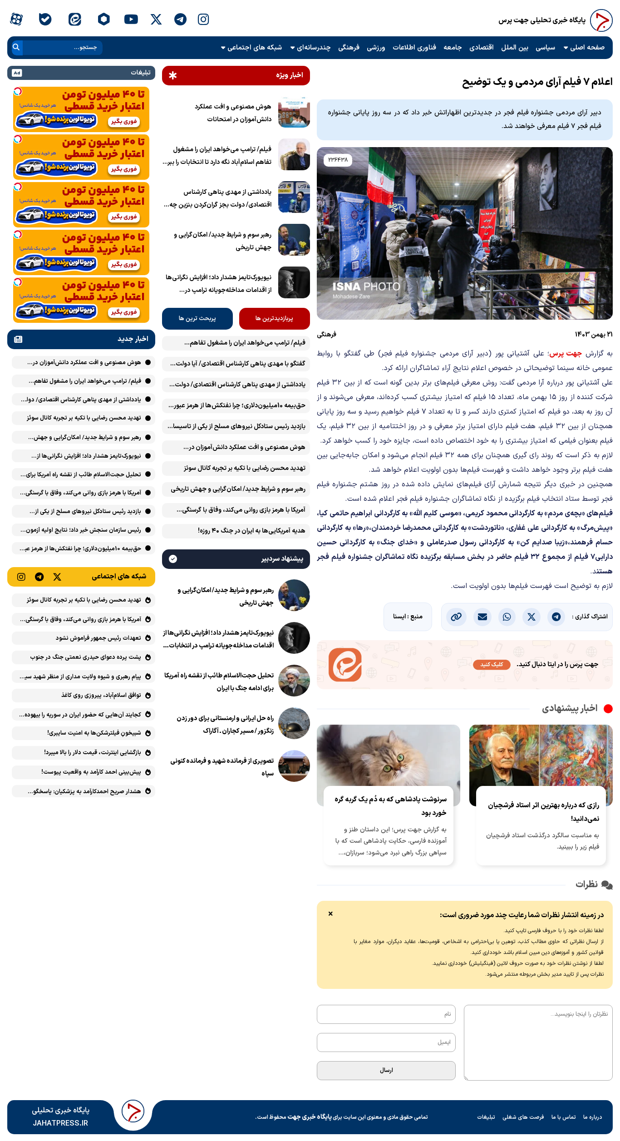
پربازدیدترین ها (274, 318)
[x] (156, 20)
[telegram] (180, 20)
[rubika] (104, 20)
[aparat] (16, 20)
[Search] (16, 47)
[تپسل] (17, 91)
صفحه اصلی (587, 48)
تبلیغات (486, 1117)
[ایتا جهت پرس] (465, 666)
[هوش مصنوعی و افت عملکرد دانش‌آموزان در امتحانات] (294, 113)
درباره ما (592, 1117)
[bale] (45, 20)
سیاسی (545, 48)
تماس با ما (563, 1117)
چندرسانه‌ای (314, 48)
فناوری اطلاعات (414, 48)
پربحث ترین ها (197, 318)
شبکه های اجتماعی (254, 48)
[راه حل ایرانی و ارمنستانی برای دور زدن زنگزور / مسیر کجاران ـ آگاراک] (294, 725)
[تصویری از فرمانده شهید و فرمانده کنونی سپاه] (294, 767)
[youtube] (131, 20)
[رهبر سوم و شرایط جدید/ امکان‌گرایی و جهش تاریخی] (294, 241)
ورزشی (376, 48)
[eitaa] (75, 20)
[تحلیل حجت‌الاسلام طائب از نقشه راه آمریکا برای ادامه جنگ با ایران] (294, 682)
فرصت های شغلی (523, 1117)
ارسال (386, 1070)
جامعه (452, 48)
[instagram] (203, 20)
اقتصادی (481, 48)
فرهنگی (348, 48)
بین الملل (514, 48)
